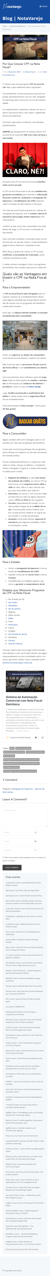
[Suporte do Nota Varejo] (12, 8)
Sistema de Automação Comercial (17, 662)
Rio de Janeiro (14, 608)
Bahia (10, 618)
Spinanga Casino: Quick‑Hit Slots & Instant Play (24, 895)
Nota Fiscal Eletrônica (17, 26)
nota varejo (9, 756)
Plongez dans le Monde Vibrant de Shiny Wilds (24, 986)
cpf (12, 748)
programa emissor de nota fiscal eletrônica (22, 759)
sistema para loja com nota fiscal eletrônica (22, 763)
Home (5, 26)
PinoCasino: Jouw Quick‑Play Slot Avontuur (22, 1249)
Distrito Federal (15, 643)
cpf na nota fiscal (24, 748)
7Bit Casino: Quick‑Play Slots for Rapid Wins (22, 890)
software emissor (12, 767)
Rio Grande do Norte (17, 634)
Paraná (11, 640)
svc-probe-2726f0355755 (15, 1007)
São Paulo (12, 602)
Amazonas (12, 624)
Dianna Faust (30, 72)
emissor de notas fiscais (14, 752)
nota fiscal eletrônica (36, 752)
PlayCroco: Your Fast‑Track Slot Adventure (22, 1136)
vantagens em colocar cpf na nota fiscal (20, 771)
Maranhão (12, 605)
